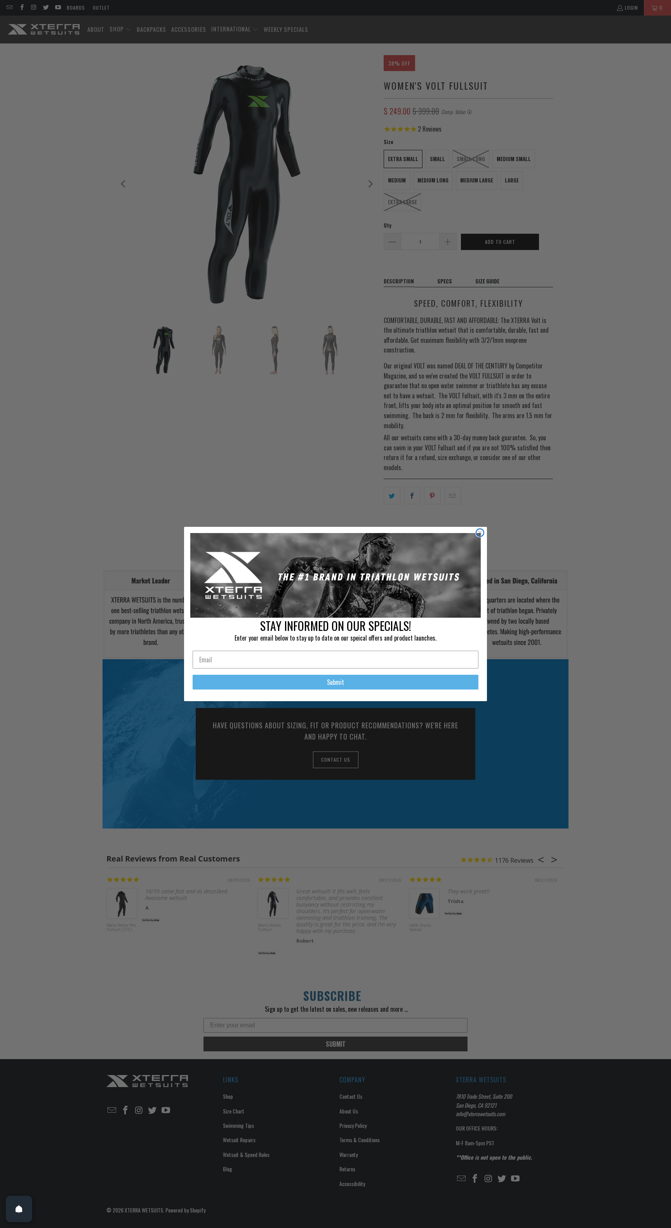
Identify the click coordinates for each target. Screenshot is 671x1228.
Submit (335, 682)
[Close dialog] (480, 533)
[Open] (19, 1209)
